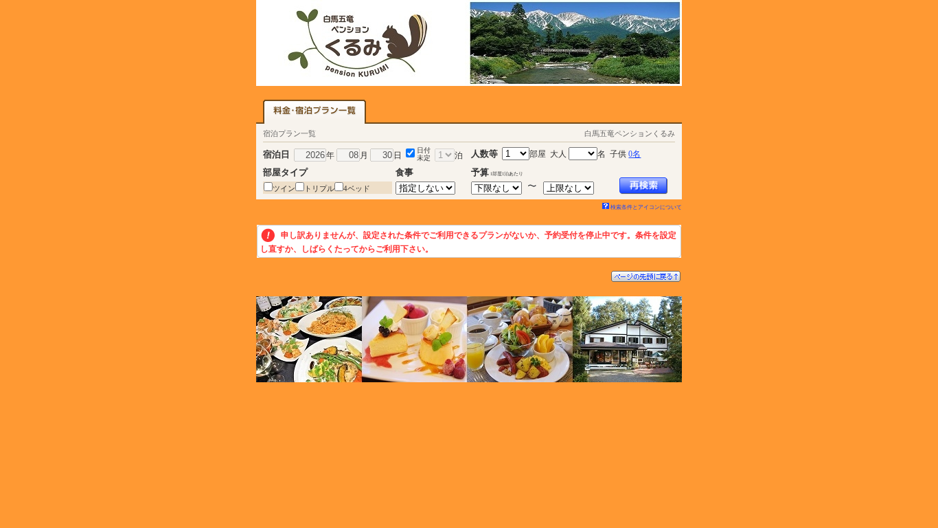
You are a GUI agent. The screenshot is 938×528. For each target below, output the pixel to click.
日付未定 (424, 154)
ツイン (284, 188)
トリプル (319, 188)
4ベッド (356, 188)
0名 (634, 154)
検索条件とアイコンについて (646, 207)
